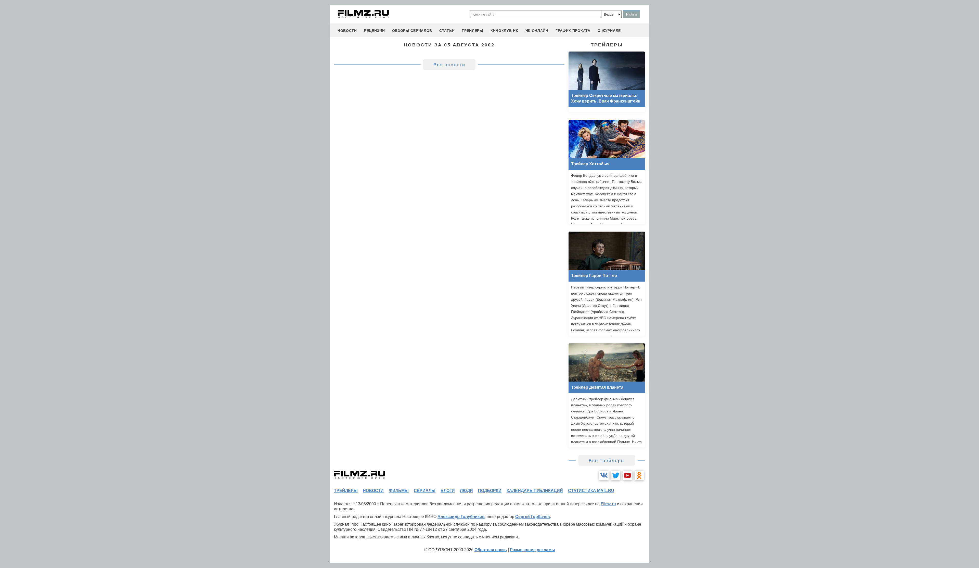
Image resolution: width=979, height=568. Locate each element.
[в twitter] (615, 475)
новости (347, 31)
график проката (573, 31)
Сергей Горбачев (532, 516)
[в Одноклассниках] (639, 475)
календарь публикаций (535, 490)
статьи (447, 31)
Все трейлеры (607, 460)
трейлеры (472, 31)
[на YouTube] (627, 475)
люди (466, 490)
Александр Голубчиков (461, 516)
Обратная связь (490, 550)
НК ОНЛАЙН (536, 31)
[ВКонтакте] (604, 475)
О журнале (609, 31)
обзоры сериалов (412, 31)
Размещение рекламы (532, 550)
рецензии (374, 31)
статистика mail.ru (591, 490)
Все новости (449, 64)
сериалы (424, 490)
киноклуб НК (504, 31)
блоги (448, 490)
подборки (489, 490)
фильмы (399, 490)
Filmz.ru (608, 504)
